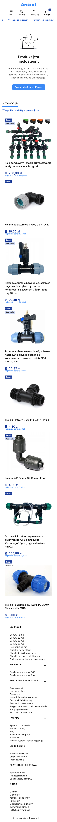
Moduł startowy (17, 728)
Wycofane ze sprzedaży (18, 20)
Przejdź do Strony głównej (28, 87)
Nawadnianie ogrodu (20, 734)
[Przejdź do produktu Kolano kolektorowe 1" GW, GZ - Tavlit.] (28, 200)
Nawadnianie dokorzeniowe (23, 697)
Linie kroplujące (17, 691)
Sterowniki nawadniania (21, 703)
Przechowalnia (17, 759)
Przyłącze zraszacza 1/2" (22, 672)
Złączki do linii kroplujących (23, 653)
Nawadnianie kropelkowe (44, 20)
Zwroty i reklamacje (19, 807)
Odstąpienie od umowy (21, 804)
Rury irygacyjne (17, 688)
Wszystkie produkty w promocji (18, 110)
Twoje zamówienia (19, 753)
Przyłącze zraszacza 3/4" (23, 675)
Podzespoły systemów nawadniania (27, 659)
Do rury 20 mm (17, 637)
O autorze (15, 794)
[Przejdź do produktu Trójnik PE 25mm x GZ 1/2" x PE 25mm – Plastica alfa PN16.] (28, 580)
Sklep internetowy (25, 818)
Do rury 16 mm (17, 634)
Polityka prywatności (20, 810)
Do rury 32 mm (17, 644)
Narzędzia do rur (18, 647)
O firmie (13, 791)
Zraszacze (15, 694)
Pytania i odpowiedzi (20, 725)
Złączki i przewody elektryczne (25, 656)
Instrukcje (14, 737)
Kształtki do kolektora (20, 650)
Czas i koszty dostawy (21, 778)
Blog (12, 731)
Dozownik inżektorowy (21, 700)
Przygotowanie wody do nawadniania (28, 706)
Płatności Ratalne (18, 775)
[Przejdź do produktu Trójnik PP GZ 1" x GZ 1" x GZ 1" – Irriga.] (28, 395)
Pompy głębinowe (19, 709)
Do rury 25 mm (17, 641)
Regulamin (15, 800)
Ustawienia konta (18, 756)
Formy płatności (17, 772)
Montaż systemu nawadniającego (26, 740)
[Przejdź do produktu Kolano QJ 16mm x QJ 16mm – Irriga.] (28, 453)
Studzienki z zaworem (21, 712)
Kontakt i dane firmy (20, 797)
